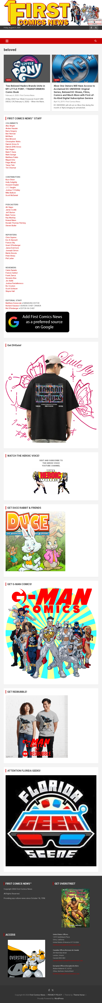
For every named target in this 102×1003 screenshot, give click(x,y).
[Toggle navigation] (7, 41)
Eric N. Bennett (12, 240)
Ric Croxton (10, 286)
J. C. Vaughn (11, 187)
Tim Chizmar (11, 168)
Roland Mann (11, 220)
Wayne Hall (10, 291)
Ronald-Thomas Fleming (16, 223)
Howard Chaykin (12, 185)
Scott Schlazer (12, 288)
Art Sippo (9, 207)
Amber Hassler (12, 128)
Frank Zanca (11, 275)
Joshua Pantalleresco (14, 283)
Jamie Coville (11, 210)
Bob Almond (11, 139)
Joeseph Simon (12, 250)
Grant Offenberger (13, 245)
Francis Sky (10, 243)
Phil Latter (10, 258)
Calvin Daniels (11, 270)
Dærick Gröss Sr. (12, 144)
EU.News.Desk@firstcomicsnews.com (66, 974)
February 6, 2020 (12, 95)
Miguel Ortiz (10, 160)
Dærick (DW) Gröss (13, 147)
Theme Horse (79, 995)
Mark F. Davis (11, 152)
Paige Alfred (11, 162)
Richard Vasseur (12, 306)
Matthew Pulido (12, 157)
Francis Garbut (12, 273)
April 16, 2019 (59, 102)
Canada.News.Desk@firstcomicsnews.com (68, 961)
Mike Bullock (11, 193)
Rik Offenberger (12, 308)
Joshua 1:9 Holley (13, 190)
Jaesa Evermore (12, 248)
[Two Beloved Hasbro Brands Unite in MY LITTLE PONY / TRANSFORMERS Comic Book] (27, 69)
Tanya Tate (10, 165)
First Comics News (27, 95)
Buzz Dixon (10, 180)
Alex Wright (10, 126)
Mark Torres (10, 215)
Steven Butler (11, 225)
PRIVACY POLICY (55, 995)
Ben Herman (11, 134)
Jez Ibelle (9, 281)
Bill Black (9, 136)
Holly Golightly (11, 182)
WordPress (59, 998)
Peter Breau (10, 256)
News (8, 80)
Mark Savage (11, 155)
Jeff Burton (10, 212)
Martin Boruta (11, 253)
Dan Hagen (10, 149)
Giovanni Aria (11, 278)
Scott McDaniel (12, 195)
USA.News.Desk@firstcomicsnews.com (66, 945)
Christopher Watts (13, 141)
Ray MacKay (11, 218)
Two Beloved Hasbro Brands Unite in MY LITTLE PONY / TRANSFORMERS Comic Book (25, 88)
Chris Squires (11, 237)
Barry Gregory (11, 131)
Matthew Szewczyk (13, 303)
